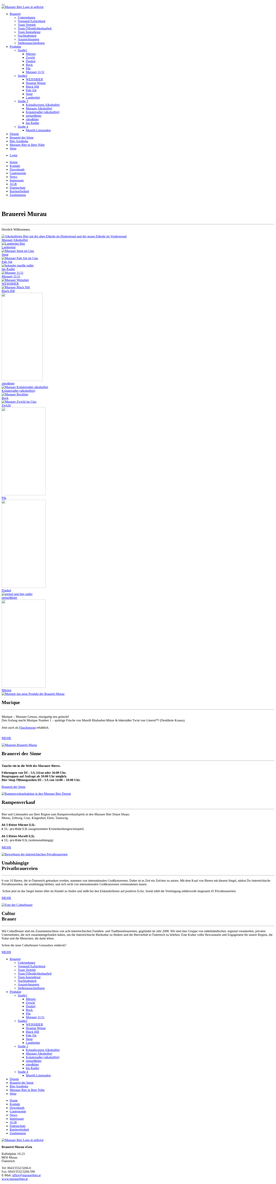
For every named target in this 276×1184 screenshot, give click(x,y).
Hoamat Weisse (36, 83)
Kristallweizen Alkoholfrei (43, 104)
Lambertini (33, 97)
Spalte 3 (23, 101)
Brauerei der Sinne (22, 137)
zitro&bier (32, 119)
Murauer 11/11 (35, 72)
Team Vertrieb (27, 24)
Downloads (17, 169)
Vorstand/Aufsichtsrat (31, 21)
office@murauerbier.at (26, 1175)
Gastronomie (18, 173)
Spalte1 (22, 50)
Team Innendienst (29, 32)
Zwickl (30, 57)
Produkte (15, 46)
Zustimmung (18, 195)
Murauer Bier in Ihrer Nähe (27, 145)
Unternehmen (26, 17)
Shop (13, 148)
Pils (28, 68)
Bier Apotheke (19, 141)
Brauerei (15, 14)
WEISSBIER (34, 79)
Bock (29, 64)
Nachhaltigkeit (27, 35)
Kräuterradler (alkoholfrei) (42, 112)
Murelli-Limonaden (38, 130)
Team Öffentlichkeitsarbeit (35, 28)
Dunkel (30, 61)
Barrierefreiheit (19, 191)
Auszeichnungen (28, 39)
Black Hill (32, 86)
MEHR (6, 738)
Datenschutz (17, 187)
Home (14, 162)
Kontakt (15, 166)
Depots (14, 134)
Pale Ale (31, 90)
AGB (13, 184)
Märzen (31, 54)
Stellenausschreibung (31, 43)
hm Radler (32, 123)
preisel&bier (33, 115)
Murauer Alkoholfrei (39, 108)
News (13, 176)
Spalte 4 (23, 126)
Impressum (17, 180)
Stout (29, 94)
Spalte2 (22, 75)
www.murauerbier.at (15, 1179)
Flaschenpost (27, 727)
